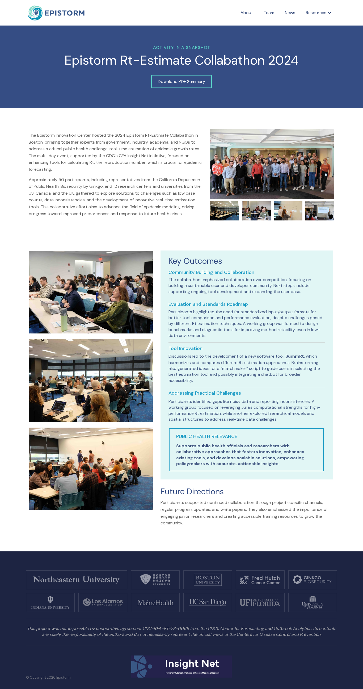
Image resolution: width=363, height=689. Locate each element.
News (290, 12)
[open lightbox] (272, 164)
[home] (56, 13)
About (246, 12)
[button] (319, 13)
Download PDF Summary (181, 81)
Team (269, 12)
